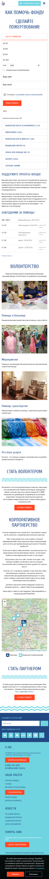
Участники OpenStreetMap (32, 650)
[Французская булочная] (14, 618)
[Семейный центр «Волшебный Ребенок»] (19, 628)
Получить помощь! (12, 780)
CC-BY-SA (44, 650)
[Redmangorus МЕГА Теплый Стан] (19, 634)
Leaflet (17, 650)
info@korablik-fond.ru (15, 768)
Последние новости (12, 814)
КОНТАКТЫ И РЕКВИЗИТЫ (13, 801)
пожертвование (17, 845)
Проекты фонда (11, 797)
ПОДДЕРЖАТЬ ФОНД (31, 3)
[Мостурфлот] (18, 615)
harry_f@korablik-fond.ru (24, 692)
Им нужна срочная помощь (15, 787)
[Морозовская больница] (24, 625)
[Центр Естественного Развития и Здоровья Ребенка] (23, 622)
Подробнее (40, 868)
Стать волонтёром (15, 792)
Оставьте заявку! (24, 507)
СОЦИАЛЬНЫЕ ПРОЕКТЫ (13, 821)
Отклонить (33, 874)
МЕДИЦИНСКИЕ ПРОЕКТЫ (13, 817)
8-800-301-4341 (12, 765)
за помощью (17, 760)
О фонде (8, 784)
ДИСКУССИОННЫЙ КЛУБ (13, 824)
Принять (15, 874)
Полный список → (7, 256)
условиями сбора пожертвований (29, 95)
